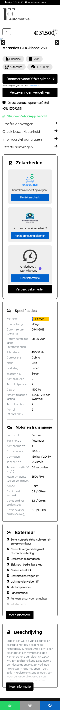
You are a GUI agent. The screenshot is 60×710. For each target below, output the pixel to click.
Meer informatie (30, 278)
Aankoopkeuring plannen (30, 235)
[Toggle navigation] (53, 15)
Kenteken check (30, 197)
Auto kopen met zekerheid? (30, 228)
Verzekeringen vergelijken (30, 92)
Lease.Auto (34, 85)
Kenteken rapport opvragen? (30, 190)
